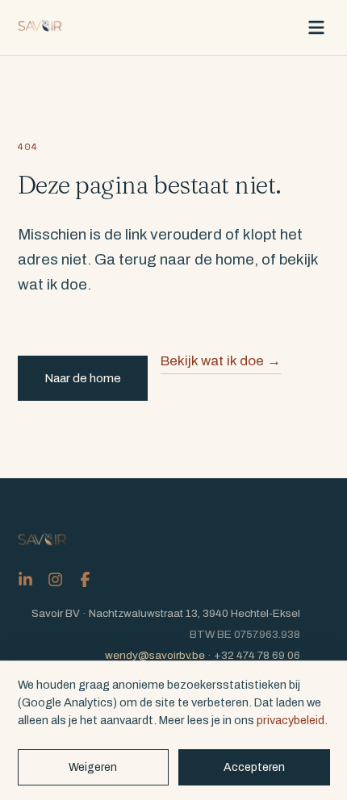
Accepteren (254, 767)
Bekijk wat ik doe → (221, 361)
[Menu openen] (316, 27)
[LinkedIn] (25, 579)
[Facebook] (85, 579)
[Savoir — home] (41, 27)
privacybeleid (290, 720)
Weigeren (93, 767)
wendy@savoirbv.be (155, 655)
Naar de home (82, 378)
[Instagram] (55, 579)
